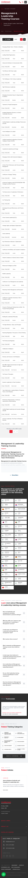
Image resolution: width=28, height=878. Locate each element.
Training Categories (8, 31)
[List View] (24, 39)
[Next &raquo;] (17, 431)
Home (2, 31)
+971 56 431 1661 (10, 848)
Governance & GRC (5, 867)
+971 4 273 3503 (10, 844)
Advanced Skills (16, 869)
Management (14, 865)
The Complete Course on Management (10, 714)
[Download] (21, 39)
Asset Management (15, 867)
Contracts (21, 865)
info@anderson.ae (10, 841)
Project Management (6, 869)
